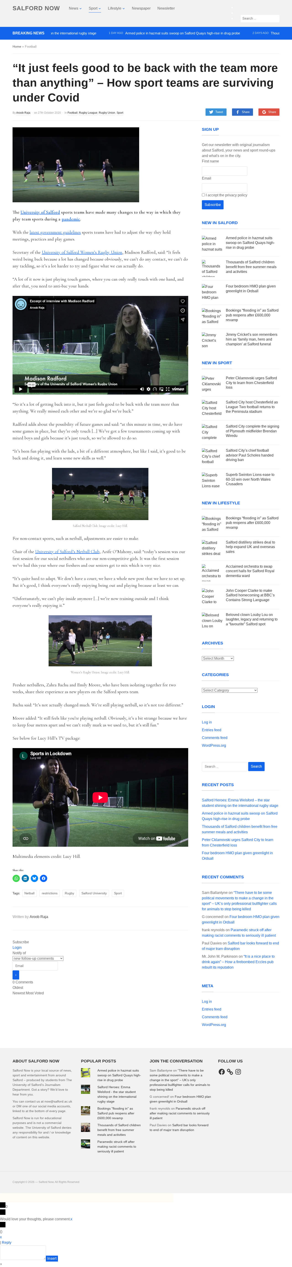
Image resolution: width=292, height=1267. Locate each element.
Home (17, 46)
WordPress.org (214, 745)
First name (210, 161)
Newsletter (166, 8)
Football (73, 112)
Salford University (94, 893)
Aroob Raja (23, 112)
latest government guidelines (55, 232)
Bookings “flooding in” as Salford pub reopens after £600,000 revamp (252, 315)
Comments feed (214, 738)
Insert (52, 1258)
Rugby (69, 893)
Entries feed (211, 730)
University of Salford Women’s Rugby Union (82, 252)
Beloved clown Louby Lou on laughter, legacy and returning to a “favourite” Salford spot (252, 619)
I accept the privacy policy (226, 195)
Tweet (219, 112)
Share (246, 112)
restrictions (49, 893)
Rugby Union (107, 112)
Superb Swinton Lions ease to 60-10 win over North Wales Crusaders (250, 479)
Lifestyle (114, 8)
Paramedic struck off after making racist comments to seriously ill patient (116, 1146)
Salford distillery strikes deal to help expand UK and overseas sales (250, 547)
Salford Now (36, 8)
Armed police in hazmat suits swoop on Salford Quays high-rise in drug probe (155, 33)
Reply (6, 1242)
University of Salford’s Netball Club (67, 551)
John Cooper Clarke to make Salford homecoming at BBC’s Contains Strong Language (250, 595)
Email (206, 178)
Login (17, 947)
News (73, 8)
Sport (93, 8)
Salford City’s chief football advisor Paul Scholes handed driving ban (250, 455)
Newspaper (141, 8)
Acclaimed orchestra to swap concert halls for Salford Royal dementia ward (250, 571)
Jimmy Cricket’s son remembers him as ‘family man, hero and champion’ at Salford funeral (251, 339)
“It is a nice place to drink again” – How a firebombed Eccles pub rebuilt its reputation (238, 961)
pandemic (71, 219)
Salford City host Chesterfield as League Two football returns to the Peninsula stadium (252, 407)
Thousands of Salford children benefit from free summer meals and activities (251, 267)
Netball (29, 893)
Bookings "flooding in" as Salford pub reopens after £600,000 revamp (115, 1113)
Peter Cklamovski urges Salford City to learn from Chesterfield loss (251, 383)
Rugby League (88, 112)
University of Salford (40, 212)
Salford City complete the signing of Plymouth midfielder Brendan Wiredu (252, 431)
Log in (207, 722)
